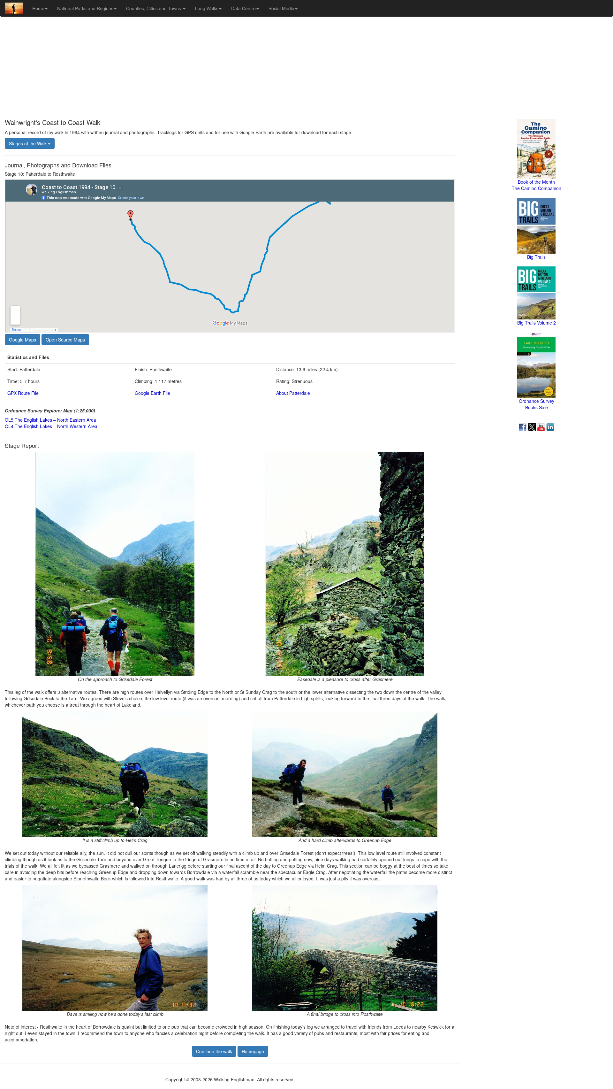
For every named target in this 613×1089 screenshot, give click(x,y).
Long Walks (206, 8)
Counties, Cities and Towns (154, 8)
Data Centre (243, 8)
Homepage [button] (253, 1051)
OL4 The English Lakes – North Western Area (51, 426)
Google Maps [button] (22, 339)
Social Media (281, 8)
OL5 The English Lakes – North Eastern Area (50, 420)
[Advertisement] (306, 67)
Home (38, 8)
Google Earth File (152, 393)
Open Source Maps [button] (65, 339)
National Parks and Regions (85, 8)
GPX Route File (23, 393)
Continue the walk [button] (214, 1051)
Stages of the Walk (28, 143)
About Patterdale (293, 393)
